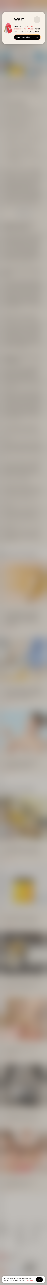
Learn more (30, 1281)
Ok (39, 1280)
